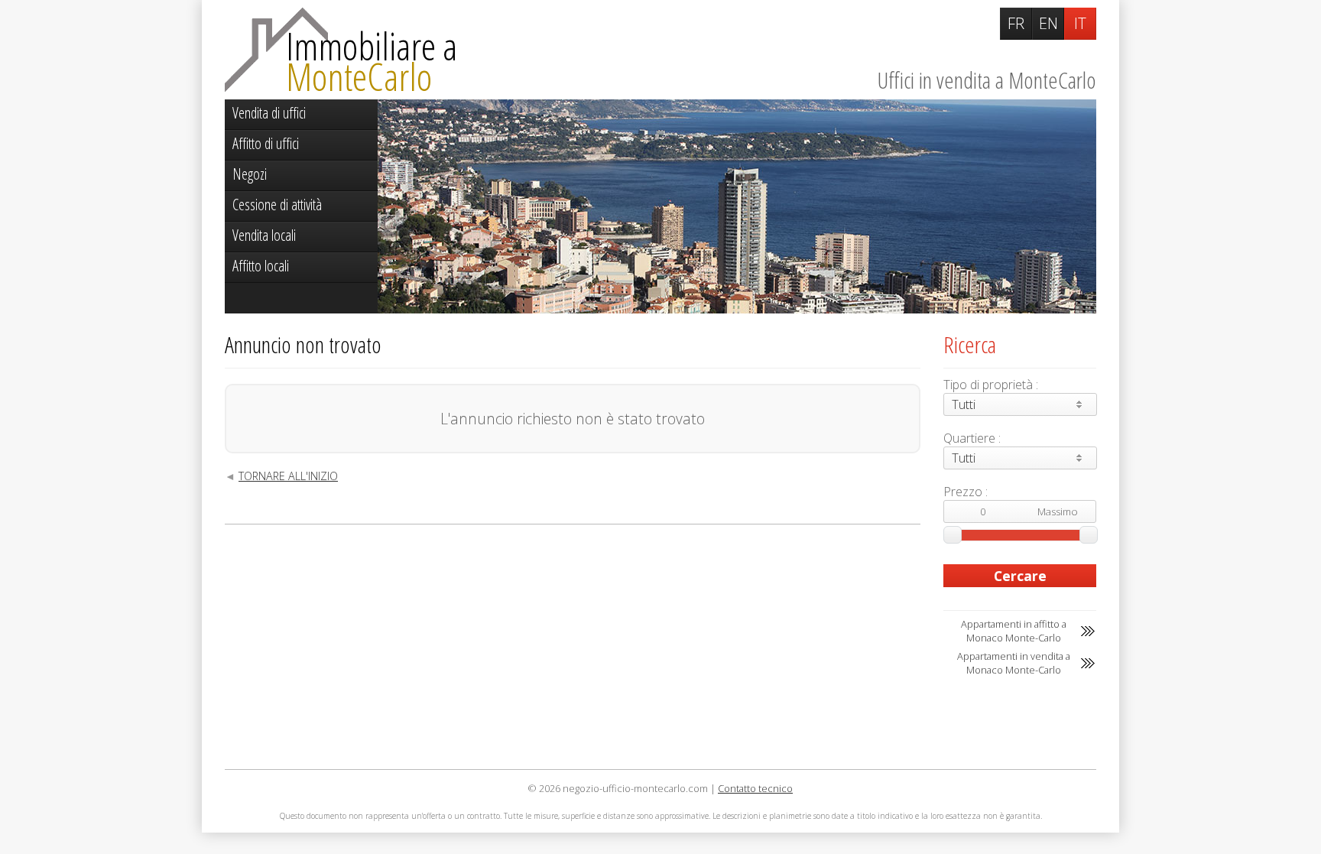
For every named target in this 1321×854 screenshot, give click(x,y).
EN (1048, 23)
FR (1016, 23)
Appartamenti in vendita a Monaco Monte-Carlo (1013, 663)
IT (1080, 23)
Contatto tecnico (755, 788)
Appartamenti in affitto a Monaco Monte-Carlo (1013, 631)
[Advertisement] (572, 647)
